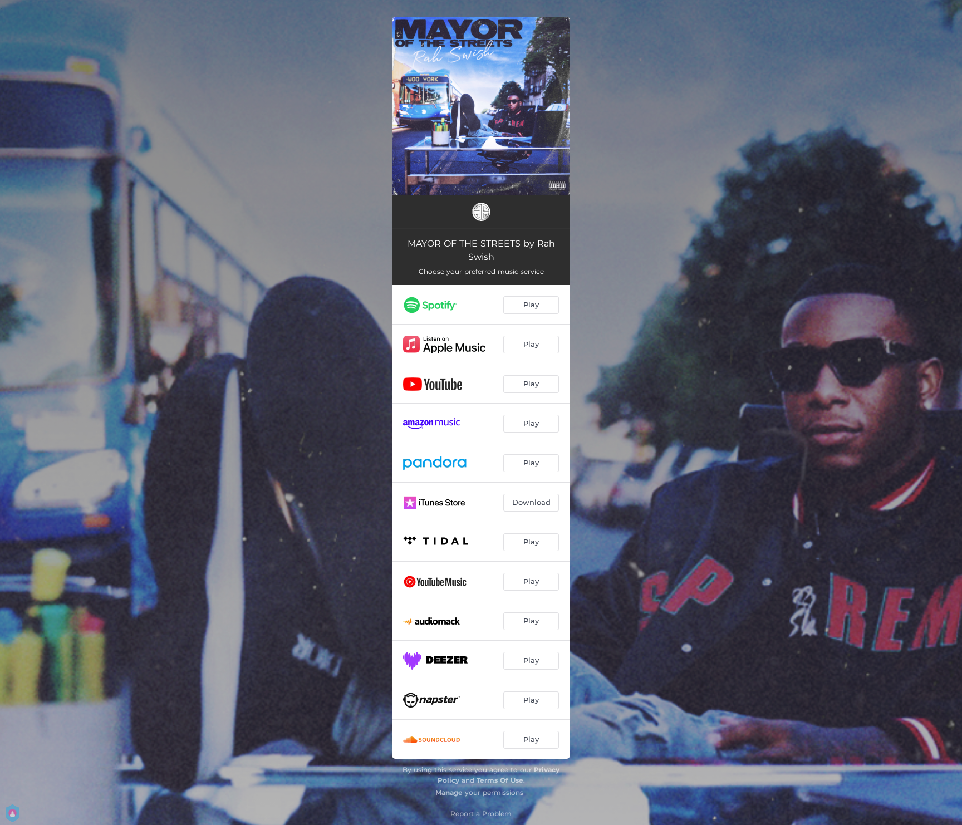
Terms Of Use (500, 780)
